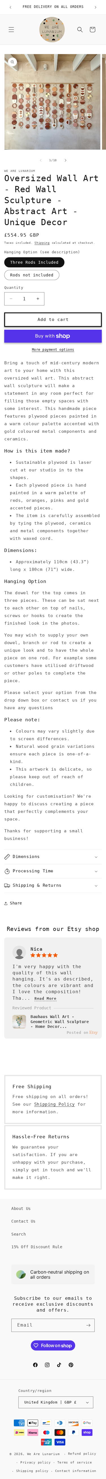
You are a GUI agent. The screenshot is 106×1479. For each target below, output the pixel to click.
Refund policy (82, 1454)
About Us (21, 1208)
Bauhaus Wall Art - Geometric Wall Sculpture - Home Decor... (60, 1021)
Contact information (75, 1471)
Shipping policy (32, 1471)
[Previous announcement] (10, 7)
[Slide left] (40, 160)
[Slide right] (65, 160)
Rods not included (31, 275)
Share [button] (16, 903)
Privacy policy (35, 1462)
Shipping (42, 242)
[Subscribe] (88, 1325)
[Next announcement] (95, 7)
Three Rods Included (34, 262)
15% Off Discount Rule (36, 1247)
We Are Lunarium (43, 1454)
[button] (11, 29)
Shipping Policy (54, 1104)
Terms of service (74, 1462)
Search (18, 1234)
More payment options (53, 350)
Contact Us (23, 1221)
